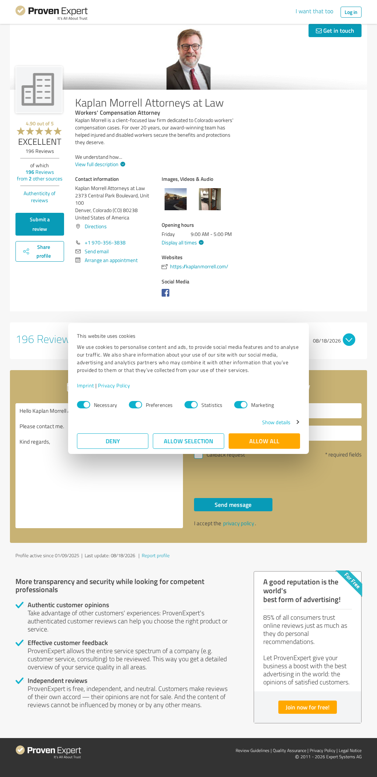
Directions (96, 226)
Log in (351, 11)
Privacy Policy (114, 385)
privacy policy (238, 523)
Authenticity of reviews (40, 197)
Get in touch (338, 30)
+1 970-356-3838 (105, 242)
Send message (233, 504)
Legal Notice (350, 750)
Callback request (226, 454)
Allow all (264, 441)
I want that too (314, 11)
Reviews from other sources (40, 175)
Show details (276, 422)
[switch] (135, 404)
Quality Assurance (289, 750)
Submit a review (40, 224)
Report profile (156, 555)
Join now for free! (308, 707)
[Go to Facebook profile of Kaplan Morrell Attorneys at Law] (167, 296)
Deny (113, 441)
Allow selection (188, 441)
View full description (97, 164)
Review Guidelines (252, 750)
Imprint (85, 385)
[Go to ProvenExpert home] (51, 14)
